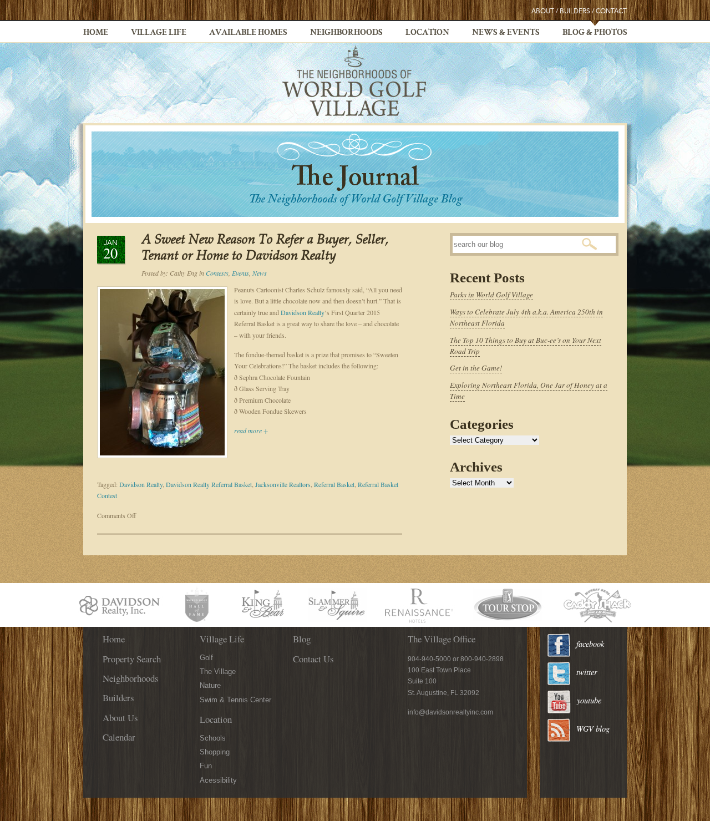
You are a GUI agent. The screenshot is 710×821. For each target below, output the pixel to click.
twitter (586, 672)
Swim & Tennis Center (235, 700)
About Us (120, 717)
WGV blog (593, 728)
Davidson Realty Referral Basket (209, 484)
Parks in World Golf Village (491, 295)
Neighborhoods (346, 33)
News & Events (506, 33)
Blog (302, 638)
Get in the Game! (476, 368)
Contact (611, 11)
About (542, 11)
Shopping (215, 752)
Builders (575, 11)
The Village (218, 671)
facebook (590, 643)
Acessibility (218, 780)
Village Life (158, 33)
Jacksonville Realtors (283, 484)
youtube (589, 700)
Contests (217, 272)
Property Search (132, 658)
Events (240, 272)
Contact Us (313, 658)
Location (427, 33)
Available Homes (248, 33)
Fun (206, 766)
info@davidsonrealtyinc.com (450, 712)
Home (95, 33)
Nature (210, 685)
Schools (213, 738)
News (259, 272)
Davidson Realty (302, 312)
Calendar (119, 737)
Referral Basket (334, 484)
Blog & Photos (594, 33)
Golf (206, 657)
